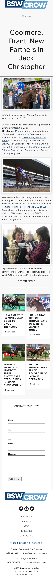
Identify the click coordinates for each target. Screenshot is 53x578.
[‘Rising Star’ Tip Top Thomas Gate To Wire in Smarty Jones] (38, 302)
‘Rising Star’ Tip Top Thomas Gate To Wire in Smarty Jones (38, 322)
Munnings (20, 130)
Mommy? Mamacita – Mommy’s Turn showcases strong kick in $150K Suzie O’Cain (12, 375)
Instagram (26, 508)
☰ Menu (26, 16)
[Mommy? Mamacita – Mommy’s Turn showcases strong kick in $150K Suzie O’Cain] (13, 352)
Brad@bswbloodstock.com (35, 553)
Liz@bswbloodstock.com (35, 562)
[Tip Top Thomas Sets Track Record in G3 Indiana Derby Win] (38, 352)
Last (9, 439)
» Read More (9, 331)
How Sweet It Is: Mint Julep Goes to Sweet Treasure (13, 321)
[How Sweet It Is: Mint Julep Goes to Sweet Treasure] (13, 302)
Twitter (32, 508)
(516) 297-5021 (12, 553)
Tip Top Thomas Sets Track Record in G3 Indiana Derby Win (38, 372)
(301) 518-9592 (13, 562)
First (9, 430)
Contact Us (15, 478)
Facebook (21, 508)
